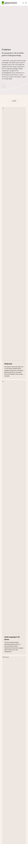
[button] (26, 3)
